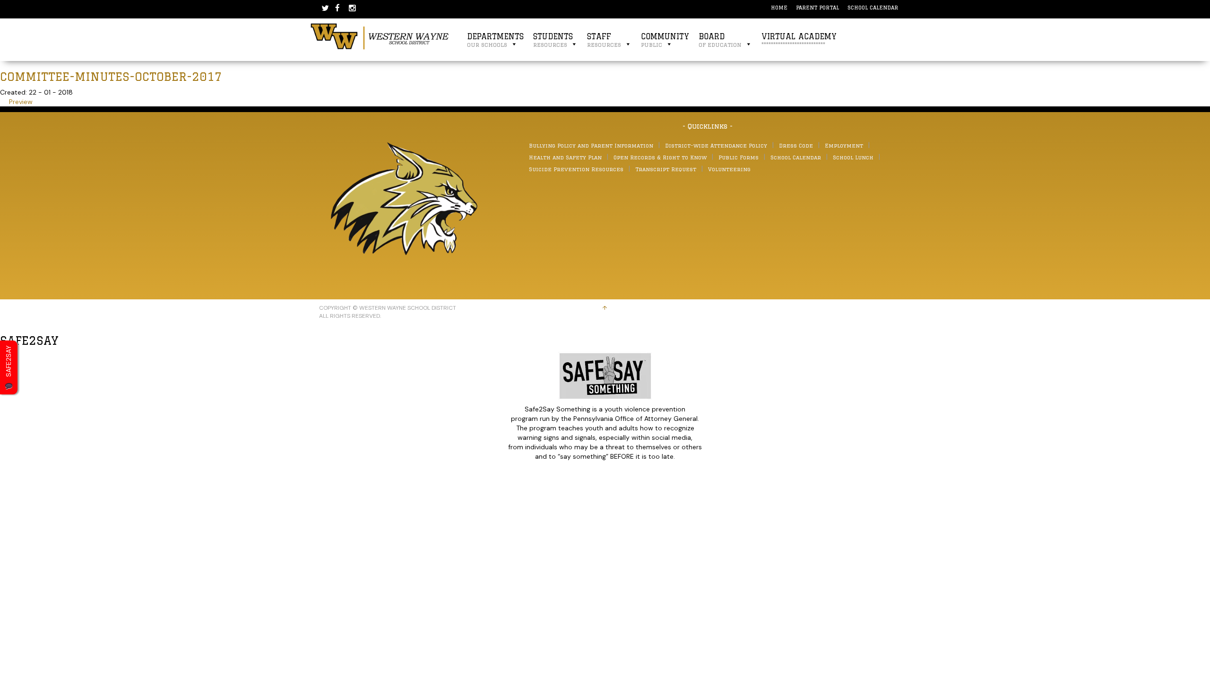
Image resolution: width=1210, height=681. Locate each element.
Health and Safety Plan (565, 157)
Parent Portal (817, 7)
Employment (844, 145)
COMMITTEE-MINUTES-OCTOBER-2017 (111, 76)
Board (720, 40)
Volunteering (729, 169)
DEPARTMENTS (495, 40)
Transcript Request (665, 169)
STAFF (604, 40)
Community (665, 40)
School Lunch (853, 157)
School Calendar (872, 7)
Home (779, 7)
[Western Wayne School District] (380, 36)
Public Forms (738, 157)
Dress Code (796, 145)
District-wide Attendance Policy (716, 145)
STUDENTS (553, 40)
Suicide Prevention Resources (576, 169)
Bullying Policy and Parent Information (591, 145)
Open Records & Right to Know (660, 157)
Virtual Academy (799, 40)
